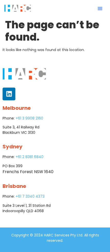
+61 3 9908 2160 (29, 118)
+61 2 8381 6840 (29, 156)
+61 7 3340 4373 (30, 196)
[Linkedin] (9, 94)
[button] (100, 8)
